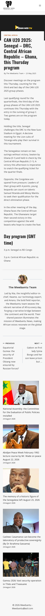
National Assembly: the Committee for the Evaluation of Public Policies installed (21, 412)
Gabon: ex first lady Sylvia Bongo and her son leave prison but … (33, 352)
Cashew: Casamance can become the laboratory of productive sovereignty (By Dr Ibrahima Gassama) (22, 540)
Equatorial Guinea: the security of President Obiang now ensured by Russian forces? (11, 356)
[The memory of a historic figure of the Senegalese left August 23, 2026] (22, 480)
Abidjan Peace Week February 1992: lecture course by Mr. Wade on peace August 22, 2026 (22, 456)
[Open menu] (40, 5)
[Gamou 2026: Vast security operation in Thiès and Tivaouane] (22, 565)
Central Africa (11, 35)
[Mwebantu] (9, 5)
